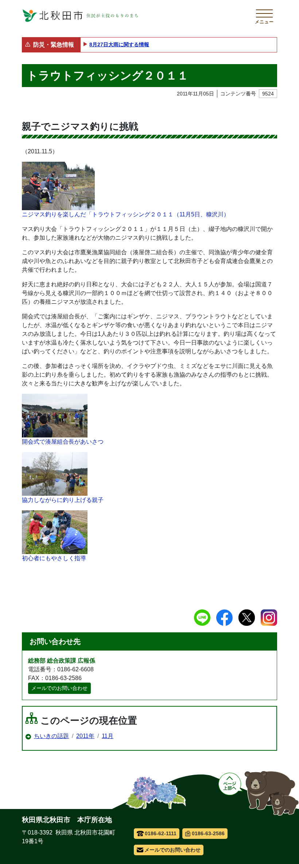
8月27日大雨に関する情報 (119, 44)
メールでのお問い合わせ (59, 688)
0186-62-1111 (160, 833)
